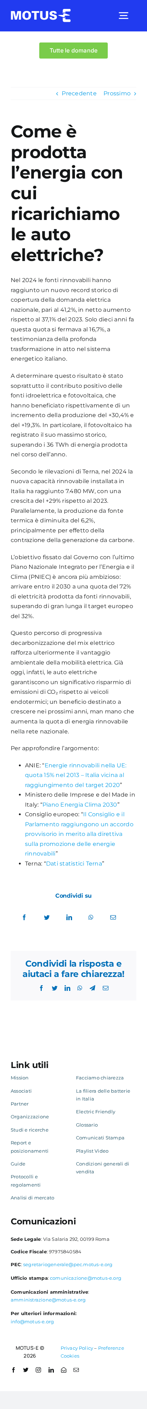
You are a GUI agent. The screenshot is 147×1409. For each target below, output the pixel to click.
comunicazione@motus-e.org (85, 1278)
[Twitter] (46, 918)
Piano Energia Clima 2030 (79, 804)
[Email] (113, 918)
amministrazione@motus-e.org (48, 1300)
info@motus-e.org (32, 1321)
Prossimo (117, 93)
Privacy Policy (77, 1348)
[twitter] (26, 1370)
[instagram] (38, 1370)
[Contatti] (63, 1370)
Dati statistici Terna (74, 863)
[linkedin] (51, 1370)
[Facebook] (24, 918)
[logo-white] (41, 11)
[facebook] (13, 1370)
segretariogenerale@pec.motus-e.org (68, 1264)
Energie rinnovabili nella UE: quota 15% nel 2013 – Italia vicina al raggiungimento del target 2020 (76, 775)
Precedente (79, 93)
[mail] (76, 1370)
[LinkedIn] (69, 918)
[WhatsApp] (91, 918)
